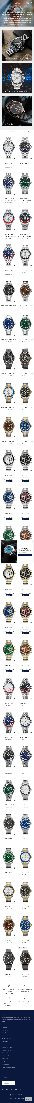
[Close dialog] (32, 541)
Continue (25, 554)
